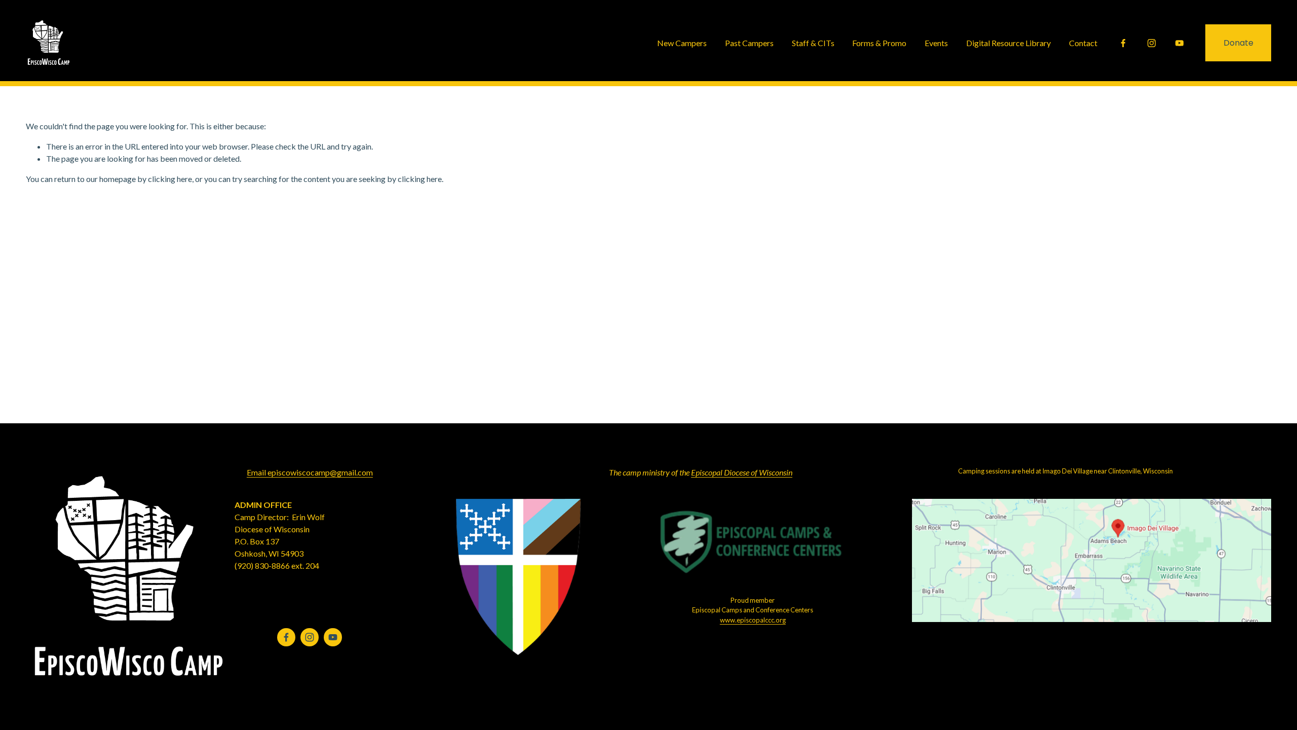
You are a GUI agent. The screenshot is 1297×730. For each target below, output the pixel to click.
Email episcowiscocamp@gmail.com (310, 472)
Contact (1083, 43)
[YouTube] (1179, 43)
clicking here (170, 179)
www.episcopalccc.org (753, 620)
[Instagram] (1152, 43)
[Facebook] (1123, 43)
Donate (1238, 43)
